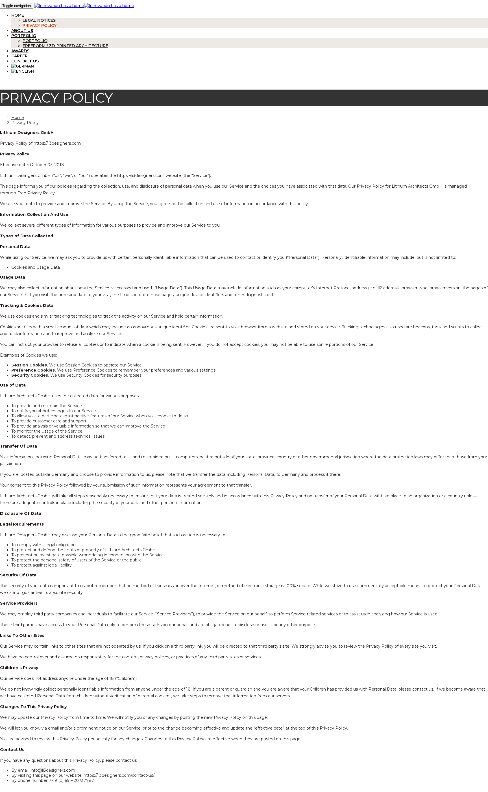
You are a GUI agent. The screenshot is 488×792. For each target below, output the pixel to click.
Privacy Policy (39, 25)
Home (17, 15)
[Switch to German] (249, 66)
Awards (20, 50)
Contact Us (25, 61)
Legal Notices (39, 20)
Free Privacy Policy (36, 193)
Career (19, 55)
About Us (22, 30)
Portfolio (23, 35)
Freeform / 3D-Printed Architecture (65, 45)
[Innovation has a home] (59, 5)
